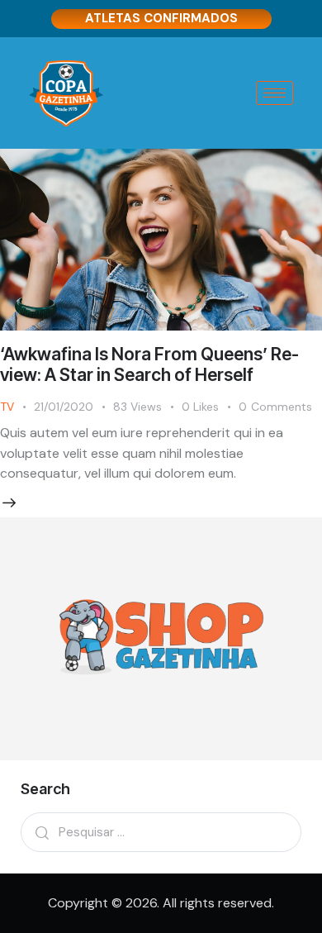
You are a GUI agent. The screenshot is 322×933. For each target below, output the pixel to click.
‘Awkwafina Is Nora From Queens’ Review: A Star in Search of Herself (149, 364)
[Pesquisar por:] (161, 831)
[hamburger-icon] (274, 93)
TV (7, 406)
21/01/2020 (63, 406)
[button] (210, 407)
